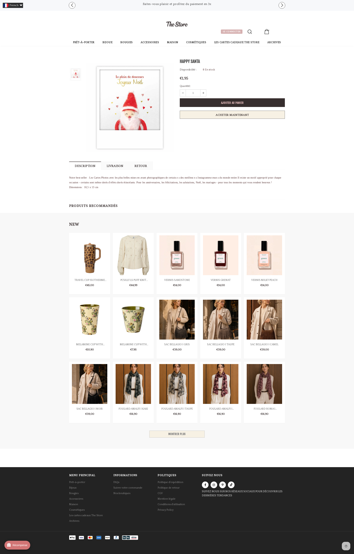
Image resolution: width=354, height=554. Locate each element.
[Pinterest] (222, 485)
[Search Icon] (250, 32)
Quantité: (185, 86)
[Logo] (177, 24)
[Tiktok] (231, 485)
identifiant (258, 32)
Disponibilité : (188, 69)
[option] (177, 4)
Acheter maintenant (232, 115)
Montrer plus (177, 434)
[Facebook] (205, 485)
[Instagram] (214, 485)
